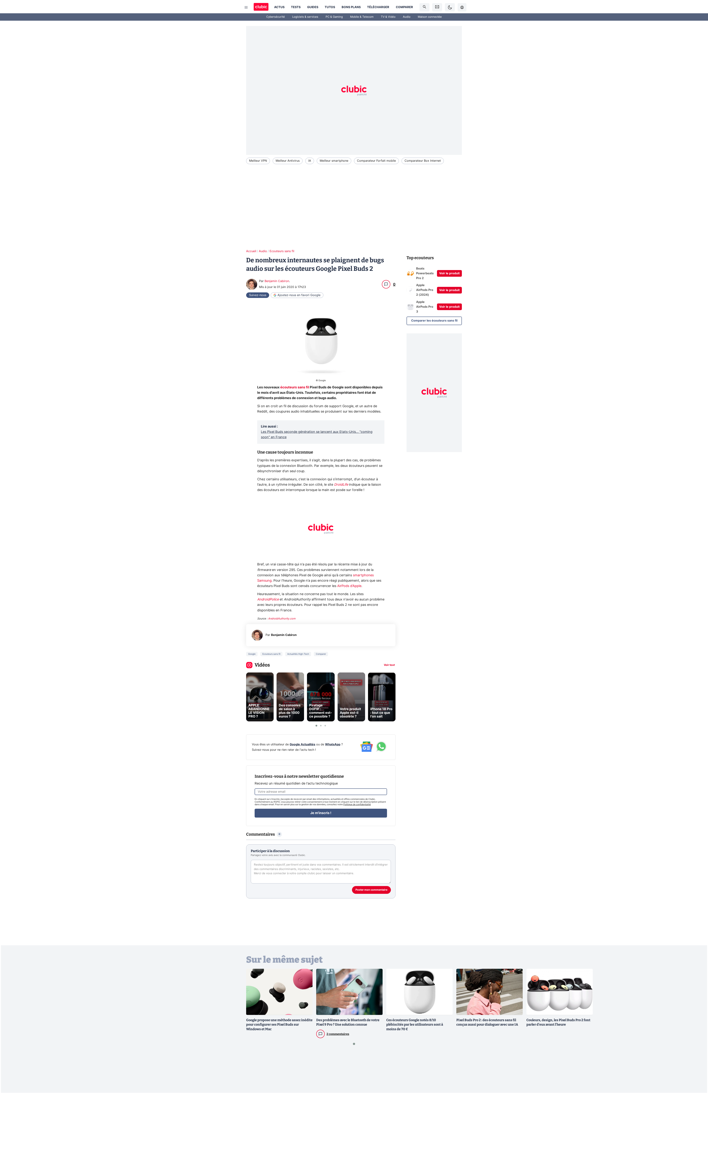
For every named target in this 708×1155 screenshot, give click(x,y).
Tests (296, 7)
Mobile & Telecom (362, 17)
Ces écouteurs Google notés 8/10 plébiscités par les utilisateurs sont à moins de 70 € (414, 1024)
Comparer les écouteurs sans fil (434, 320)
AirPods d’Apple (349, 586)
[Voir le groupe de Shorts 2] (321, 726)
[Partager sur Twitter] (699, 1135)
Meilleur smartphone (334, 160)
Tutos (330, 7)
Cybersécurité (275, 17)
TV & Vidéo (388, 17)
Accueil (251, 251)
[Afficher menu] (246, 7)
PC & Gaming (334, 17)
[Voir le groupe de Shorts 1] (316, 726)
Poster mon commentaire (371, 890)
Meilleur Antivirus (288, 160)
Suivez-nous (257, 295)
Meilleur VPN (258, 160)
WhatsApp (332, 744)
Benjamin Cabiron (277, 281)
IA (309, 160)
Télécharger (378, 7)
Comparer (404, 7)
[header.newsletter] (437, 7)
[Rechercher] (424, 7)
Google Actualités (302, 744)
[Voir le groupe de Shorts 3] (325, 726)
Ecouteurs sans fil (282, 251)
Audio (406, 17)
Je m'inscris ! (320, 813)
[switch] (450, 7)
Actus (279, 7)
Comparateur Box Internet (423, 160)
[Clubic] (261, 7)
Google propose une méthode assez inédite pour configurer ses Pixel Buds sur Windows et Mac (279, 1024)
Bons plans (351, 7)
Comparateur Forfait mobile (376, 160)
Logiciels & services (305, 17)
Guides (312, 7)
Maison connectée (430, 17)
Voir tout (389, 665)
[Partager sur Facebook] (699, 1123)
